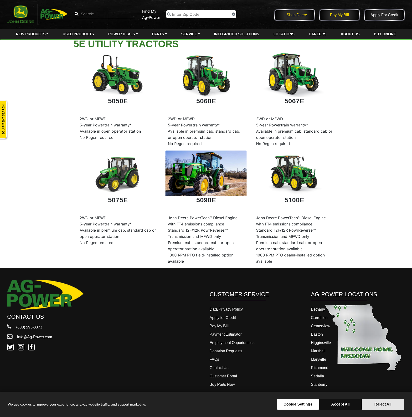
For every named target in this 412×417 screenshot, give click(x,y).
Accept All (340, 404)
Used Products (78, 34)
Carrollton (319, 318)
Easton (317, 334)
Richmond (319, 368)
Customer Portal (223, 376)
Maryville (318, 359)
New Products (31, 34)
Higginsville (321, 343)
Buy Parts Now (222, 384)
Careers (317, 34)
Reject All (382, 404)
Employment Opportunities (232, 343)
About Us (350, 34)
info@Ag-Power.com (34, 337)
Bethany (318, 309)
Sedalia (317, 376)
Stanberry (319, 384)
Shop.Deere (297, 15)
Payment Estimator (226, 334)
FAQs (214, 359)
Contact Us (219, 368)
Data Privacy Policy (226, 309)
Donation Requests (226, 351)
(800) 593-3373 (28, 327)
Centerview (320, 326)
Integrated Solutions (236, 34)
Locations (283, 34)
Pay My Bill (339, 15)
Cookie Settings (297, 404)
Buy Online (385, 34)
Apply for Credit (384, 15)
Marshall (318, 351)
